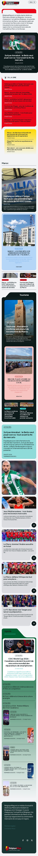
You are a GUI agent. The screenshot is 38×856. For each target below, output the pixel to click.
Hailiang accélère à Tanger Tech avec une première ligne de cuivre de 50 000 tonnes (18, 85)
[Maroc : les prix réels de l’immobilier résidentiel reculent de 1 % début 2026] (19, 230)
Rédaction (7, 204)
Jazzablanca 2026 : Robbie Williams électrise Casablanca (16, 707)
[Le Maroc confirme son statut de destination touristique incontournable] (11, 405)
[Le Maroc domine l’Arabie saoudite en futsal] (19, 535)
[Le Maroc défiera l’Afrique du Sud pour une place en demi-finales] (19, 568)
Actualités (19, 52)
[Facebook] (23, 840)
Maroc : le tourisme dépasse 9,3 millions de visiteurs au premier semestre (26, 414)
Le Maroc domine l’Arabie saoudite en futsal (18, 545)
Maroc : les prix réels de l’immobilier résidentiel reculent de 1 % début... (19, 253)
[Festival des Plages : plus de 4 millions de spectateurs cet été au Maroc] (28, 275)
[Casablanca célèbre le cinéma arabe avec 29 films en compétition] (30, 770)
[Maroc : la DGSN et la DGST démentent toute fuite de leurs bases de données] (10, 275)
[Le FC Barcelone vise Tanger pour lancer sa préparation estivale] (19, 601)
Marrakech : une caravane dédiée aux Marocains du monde (20, 149)
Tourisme (7, 408)
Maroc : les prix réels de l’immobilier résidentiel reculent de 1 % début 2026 (18, 93)
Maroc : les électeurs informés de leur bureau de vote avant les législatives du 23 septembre (19, 134)
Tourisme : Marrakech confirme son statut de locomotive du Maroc (17, 329)
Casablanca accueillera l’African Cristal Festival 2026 (20, 751)
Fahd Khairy (19, 266)
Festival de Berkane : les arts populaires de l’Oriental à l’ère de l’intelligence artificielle (15, 734)
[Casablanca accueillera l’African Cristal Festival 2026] (6, 753)
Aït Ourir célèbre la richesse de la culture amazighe (18, 697)
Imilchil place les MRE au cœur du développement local (19, 381)
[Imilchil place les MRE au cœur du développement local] (19, 361)
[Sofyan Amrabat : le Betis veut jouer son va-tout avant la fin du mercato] (19, 42)
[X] (32, 840)
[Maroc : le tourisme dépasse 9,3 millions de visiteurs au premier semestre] (27, 405)
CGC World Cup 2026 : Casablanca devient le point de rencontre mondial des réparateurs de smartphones (19, 662)
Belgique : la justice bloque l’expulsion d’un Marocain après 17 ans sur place (17, 120)
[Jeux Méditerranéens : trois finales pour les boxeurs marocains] (19, 503)
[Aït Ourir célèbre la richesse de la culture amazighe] (6, 788)
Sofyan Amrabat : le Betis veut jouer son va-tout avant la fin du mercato (19, 57)
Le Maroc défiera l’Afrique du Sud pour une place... (18, 578)
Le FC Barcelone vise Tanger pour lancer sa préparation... (18, 611)
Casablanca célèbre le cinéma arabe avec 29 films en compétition (18, 688)
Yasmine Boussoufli (10, 456)
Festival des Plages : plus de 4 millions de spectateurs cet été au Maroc (18, 107)
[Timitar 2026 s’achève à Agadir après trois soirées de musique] (6, 717)
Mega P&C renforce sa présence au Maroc (19, 142)
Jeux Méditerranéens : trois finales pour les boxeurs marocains (18, 113)
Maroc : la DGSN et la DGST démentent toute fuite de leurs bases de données (18, 100)
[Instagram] (27, 840)
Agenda (12, 747)
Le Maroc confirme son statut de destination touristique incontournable (11, 414)
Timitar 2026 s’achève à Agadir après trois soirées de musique (21, 716)
